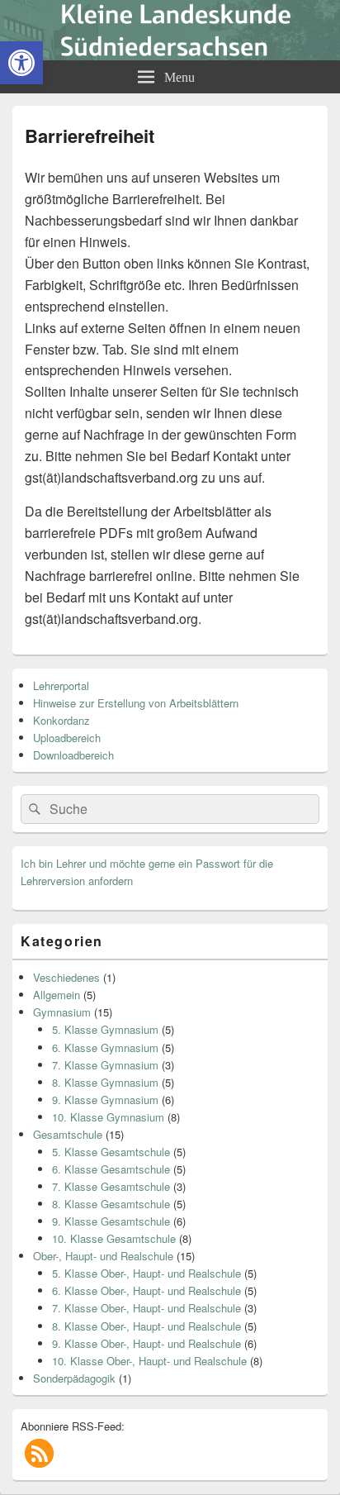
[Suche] (33, 809)
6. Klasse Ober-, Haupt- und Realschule (146, 1290)
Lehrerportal (61, 685)
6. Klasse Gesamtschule (111, 1169)
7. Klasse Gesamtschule (111, 1186)
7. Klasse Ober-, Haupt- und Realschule (146, 1308)
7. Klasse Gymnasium (105, 1065)
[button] (39, 1453)
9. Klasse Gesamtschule (111, 1221)
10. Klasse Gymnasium (108, 1117)
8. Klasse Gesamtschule (111, 1204)
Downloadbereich (73, 755)
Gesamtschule (67, 1134)
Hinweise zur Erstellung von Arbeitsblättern (135, 703)
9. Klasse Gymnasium (105, 1099)
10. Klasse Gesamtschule (114, 1238)
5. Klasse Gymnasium (105, 1029)
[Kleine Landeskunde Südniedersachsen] (170, 54)
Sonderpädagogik (74, 1378)
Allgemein (56, 994)
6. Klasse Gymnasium (105, 1047)
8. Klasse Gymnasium (105, 1082)
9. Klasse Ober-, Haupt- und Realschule (146, 1343)
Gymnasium (62, 1012)
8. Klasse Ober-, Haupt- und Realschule (146, 1326)
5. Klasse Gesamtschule (111, 1151)
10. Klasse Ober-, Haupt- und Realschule (149, 1361)
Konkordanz (61, 720)
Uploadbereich (67, 737)
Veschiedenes (66, 977)
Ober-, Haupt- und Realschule (103, 1256)
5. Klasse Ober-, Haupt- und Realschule (146, 1273)
